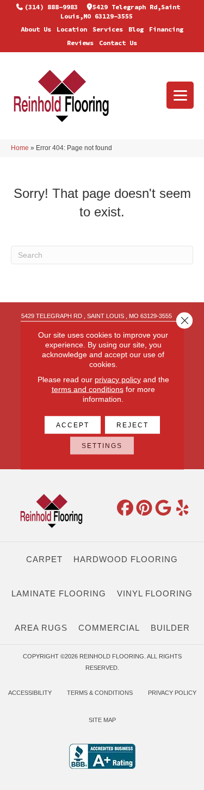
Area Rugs (41, 627)
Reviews (80, 43)
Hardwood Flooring (125, 559)
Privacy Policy (172, 692)
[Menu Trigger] (180, 95)
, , (96, 316)
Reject (132, 424)
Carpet (44, 559)
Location (72, 29)
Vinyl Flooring (155, 593)
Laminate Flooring (58, 593)
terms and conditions (87, 388)
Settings (102, 445)
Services (107, 29)
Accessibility (30, 692)
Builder (170, 627)
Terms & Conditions (100, 692)
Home (20, 148)
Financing (166, 29)
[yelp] (182, 508)
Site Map (102, 720)
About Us (36, 29)
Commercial (109, 627)
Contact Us (118, 43)
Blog (136, 29)
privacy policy (118, 379)
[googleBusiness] (163, 508)
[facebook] (125, 508)
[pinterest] (144, 508)
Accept (72, 424)
